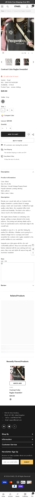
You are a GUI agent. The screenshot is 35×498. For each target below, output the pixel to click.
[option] (17, 34)
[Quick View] (11, 371)
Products (9, 11)
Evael (8, 80)
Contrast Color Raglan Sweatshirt (16, 391)
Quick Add (17, 383)
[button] (28, 53)
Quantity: (4, 124)
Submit (26, 462)
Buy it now (17, 141)
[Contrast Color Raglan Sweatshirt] (18, 373)
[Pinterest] (4, 426)
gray (10, 399)
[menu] (2, 6)
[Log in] (27, 6)
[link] (17, 348)
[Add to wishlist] (28, 134)
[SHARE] (32, 134)
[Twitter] (15, 426)
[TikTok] (9, 426)
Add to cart (13, 134)
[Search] (8, 6)
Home (2, 11)
